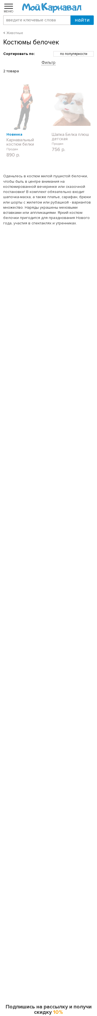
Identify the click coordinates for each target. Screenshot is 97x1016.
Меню (8, 11)
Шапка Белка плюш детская (70, 137)
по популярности (73, 54)
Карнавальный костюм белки (20, 142)
